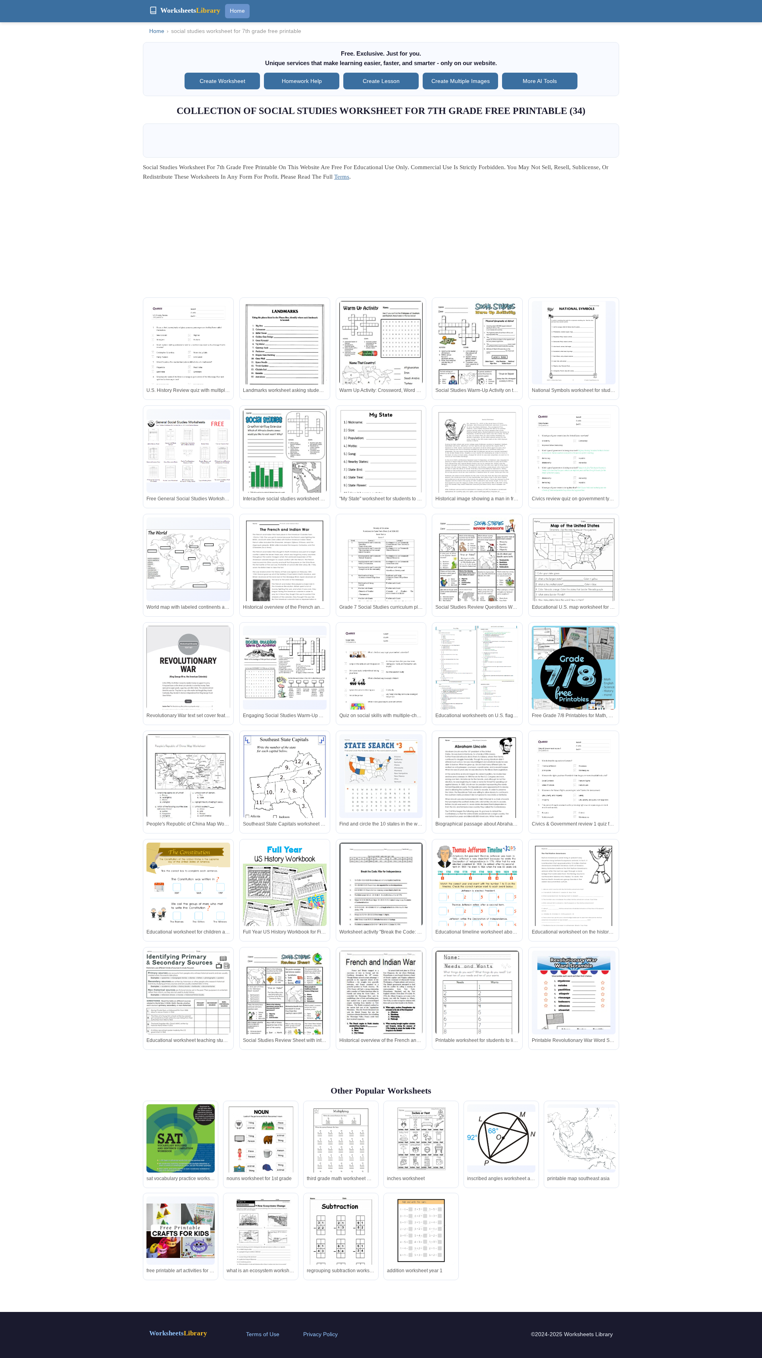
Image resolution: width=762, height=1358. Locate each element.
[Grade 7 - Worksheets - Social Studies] (381, 571)
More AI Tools (540, 81)
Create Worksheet (222, 81)
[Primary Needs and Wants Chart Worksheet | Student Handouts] (477, 1004)
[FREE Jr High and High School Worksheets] (574, 675)
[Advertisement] (381, 241)
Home (237, 11)
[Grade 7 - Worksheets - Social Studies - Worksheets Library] (574, 342)
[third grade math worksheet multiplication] (341, 1148)
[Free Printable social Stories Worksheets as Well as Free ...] (285, 358)
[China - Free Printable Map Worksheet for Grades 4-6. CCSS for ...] (188, 788)
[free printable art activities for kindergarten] (180, 1231)
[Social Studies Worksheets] (477, 463)
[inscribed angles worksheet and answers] (501, 1138)
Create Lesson (381, 81)
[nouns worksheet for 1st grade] (261, 1152)
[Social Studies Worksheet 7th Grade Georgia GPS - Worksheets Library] (477, 355)
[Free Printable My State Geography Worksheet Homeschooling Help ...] (381, 463)
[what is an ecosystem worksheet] (261, 1240)
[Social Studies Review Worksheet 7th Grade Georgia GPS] (285, 667)
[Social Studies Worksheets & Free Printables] (381, 775)
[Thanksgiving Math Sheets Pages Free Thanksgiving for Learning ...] (574, 571)
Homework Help (302, 81)
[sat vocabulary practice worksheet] (180, 1149)
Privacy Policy (320, 1334)
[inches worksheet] (421, 1138)
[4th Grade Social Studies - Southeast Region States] (285, 791)
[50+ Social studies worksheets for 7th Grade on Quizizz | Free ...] (188, 360)
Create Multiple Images (460, 81)
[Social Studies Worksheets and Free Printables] (188, 902)
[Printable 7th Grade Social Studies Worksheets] (188, 992)
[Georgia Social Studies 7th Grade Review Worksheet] (477, 571)
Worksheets (178, 1333)
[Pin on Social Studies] (381, 897)
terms (341, 177)
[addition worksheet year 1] (421, 1230)
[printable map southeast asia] (581, 1138)
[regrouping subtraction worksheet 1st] (341, 1244)
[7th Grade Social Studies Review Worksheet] (285, 463)
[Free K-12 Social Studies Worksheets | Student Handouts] (188, 451)
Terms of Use (262, 1334)
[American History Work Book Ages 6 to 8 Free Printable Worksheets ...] (285, 912)
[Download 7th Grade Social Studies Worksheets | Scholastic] (188, 680)
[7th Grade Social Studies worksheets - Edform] (188, 559)
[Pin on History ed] (381, 1005)
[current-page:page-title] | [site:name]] (477, 681)
